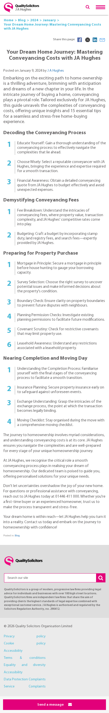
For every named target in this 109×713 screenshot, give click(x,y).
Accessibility (13, 651)
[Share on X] (87, 39)
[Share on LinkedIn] (95, 39)
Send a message (50, 705)
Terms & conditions (25, 658)
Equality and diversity (25, 665)
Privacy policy (25, 636)
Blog (17, 535)
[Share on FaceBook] (79, 39)
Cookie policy (25, 643)
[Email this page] (102, 39)
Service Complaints (25, 686)
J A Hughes (55, 71)
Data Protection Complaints (25, 679)
